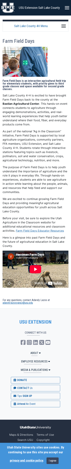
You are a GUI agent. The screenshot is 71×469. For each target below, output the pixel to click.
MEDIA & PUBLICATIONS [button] (34, 370)
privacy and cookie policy (26, 460)
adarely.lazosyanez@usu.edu (18, 302)
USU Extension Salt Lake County (39, 8)
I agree (52, 460)
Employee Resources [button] (34, 361)
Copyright (43, 440)
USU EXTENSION (35, 322)
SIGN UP (24, 396)
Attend (26, 404)
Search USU (25, 440)
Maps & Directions (21, 434)
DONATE (22, 380)
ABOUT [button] (34, 353)
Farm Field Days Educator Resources (40, 230)
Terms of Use (45, 434)
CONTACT (25, 388)
